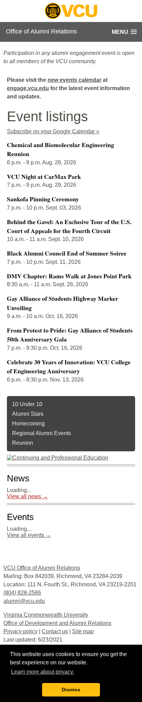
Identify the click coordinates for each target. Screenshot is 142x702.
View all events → (29, 535)
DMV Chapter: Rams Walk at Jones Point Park (69, 275)
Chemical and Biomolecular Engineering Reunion (60, 149)
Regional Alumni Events (41, 433)
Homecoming (28, 423)
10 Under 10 (27, 404)
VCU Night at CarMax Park (44, 176)
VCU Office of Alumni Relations (41, 568)
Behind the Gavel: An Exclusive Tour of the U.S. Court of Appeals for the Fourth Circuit (69, 226)
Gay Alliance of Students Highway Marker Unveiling (62, 303)
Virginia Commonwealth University (45, 615)
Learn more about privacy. (42, 672)
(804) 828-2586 (22, 593)
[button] (124, 32)
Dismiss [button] (71, 689)
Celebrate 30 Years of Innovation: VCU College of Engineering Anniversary (69, 366)
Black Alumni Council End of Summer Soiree (66, 253)
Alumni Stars (27, 414)
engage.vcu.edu (28, 88)
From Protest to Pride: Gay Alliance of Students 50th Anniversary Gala (70, 335)
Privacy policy (20, 631)
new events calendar (74, 80)
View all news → (27, 496)
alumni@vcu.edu (24, 601)
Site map (83, 631)
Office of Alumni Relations (41, 31)
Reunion (22, 443)
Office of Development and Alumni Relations (57, 623)
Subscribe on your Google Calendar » (53, 131)
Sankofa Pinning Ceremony (43, 198)
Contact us (55, 631)
